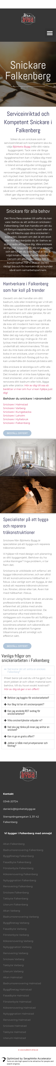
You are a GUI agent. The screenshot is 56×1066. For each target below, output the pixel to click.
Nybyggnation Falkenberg (19, 880)
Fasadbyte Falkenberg (17, 862)
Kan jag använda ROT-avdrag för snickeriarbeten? (23, 712)
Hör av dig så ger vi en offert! (21, 689)
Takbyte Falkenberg (15, 898)
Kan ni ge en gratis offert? (20, 736)
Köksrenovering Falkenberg (20, 874)
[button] (49, 33)
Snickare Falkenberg (16, 892)
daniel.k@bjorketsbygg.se (19, 809)
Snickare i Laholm (14, 415)
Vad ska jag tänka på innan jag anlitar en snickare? (28, 728)
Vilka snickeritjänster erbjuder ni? (24, 720)
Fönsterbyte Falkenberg (18, 868)
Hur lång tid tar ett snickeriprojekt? (25, 704)
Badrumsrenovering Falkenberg (23, 850)
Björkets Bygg (21, 146)
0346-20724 (10, 801)
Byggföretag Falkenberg (18, 856)
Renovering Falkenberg (18, 886)
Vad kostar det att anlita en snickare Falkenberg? (26, 670)
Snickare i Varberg (14, 408)
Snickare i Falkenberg (16, 423)
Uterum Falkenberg (15, 904)
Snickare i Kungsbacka (17, 411)
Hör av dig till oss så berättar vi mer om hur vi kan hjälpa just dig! (28, 389)
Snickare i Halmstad (15, 404)
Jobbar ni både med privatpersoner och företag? (27, 744)
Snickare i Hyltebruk (15, 419)
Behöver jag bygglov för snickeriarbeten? (28, 697)
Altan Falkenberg (14, 843)
